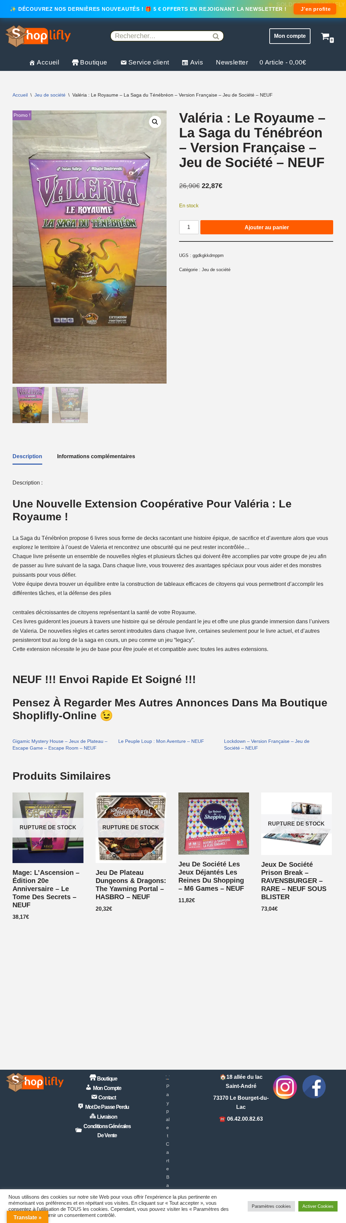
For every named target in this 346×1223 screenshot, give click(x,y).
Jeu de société (50, 95)
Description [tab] (27, 456)
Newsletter (232, 62)
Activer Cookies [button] (317, 1206)
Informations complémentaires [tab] (96, 456)
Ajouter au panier (267, 227)
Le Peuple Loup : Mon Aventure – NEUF (161, 741)
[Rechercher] (216, 36)
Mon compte (290, 36)
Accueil (20, 95)
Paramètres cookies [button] (271, 1206)
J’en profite (314, 9)
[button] (155, 122)
